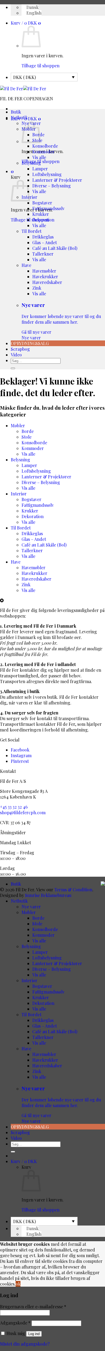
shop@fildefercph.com (23, 812)
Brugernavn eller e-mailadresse (33, 1306)
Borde (28, 431)
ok (18, 1284)
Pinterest (20, 761)
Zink (36, 288)
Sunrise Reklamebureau (48, 895)
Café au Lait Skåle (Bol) (54, 248)
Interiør (19, 493)
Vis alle (39, 157)
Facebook (20, 750)
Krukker (40, 214)
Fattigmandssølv (48, 208)
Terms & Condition (73, 889)
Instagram (21, 755)
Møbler (18, 425)
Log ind (34, 1334)
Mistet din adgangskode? (25, 1344)
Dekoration (43, 220)
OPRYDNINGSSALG (30, 343)
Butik (16, 112)
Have (26, 265)
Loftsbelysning (47, 174)
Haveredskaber (47, 282)
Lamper (40, 168)
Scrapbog (20, 349)
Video (16, 354)
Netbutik (19, 117)
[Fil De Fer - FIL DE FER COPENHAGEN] (23, 88)
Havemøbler (44, 271)
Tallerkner (43, 254)
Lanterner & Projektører (57, 180)
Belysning (31, 163)
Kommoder (43, 151)
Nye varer (61, 321)
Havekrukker (45, 276)
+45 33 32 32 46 (14, 807)
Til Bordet (31, 231)
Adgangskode (15, 1323)
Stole (27, 437)
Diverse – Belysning (51, 185)
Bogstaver (42, 203)
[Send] (13, 368)
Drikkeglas (43, 237)
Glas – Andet (44, 242)
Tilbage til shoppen (41, 65)
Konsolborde (45, 146)
